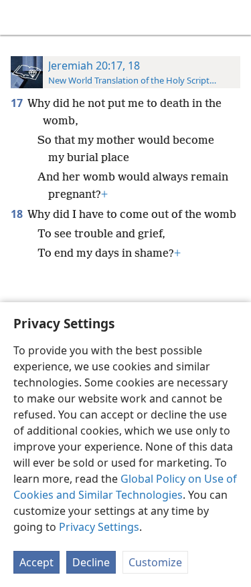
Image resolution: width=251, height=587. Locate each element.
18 (18, 214)
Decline (91, 562)
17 (18, 103)
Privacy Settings (99, 526)
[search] (234, 17)
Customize (155, 562)
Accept (36, 562)
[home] (20, 17)
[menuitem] (20, 17)
